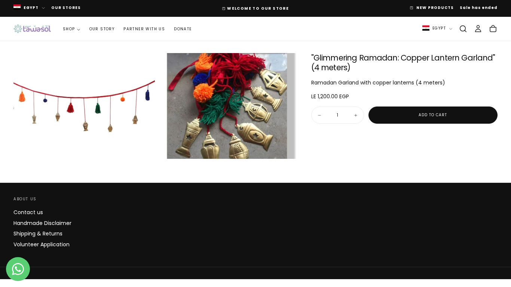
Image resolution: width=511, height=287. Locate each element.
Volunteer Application (41, 244)
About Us (25, 199)
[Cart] (493, 29)
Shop (69, 29)
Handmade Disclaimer (42, 223)
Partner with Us (144, 29)
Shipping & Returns (37, 233)
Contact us (28, 212)
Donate (183, 29)
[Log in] (478, 29)
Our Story (102, 29)
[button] (463, 29)
